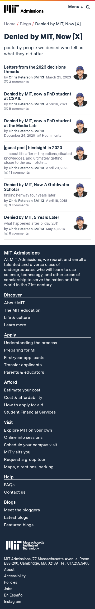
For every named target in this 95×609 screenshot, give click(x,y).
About (9, 570)
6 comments (19, 233)
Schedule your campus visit (30, 444)
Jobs (8, 589)
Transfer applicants (23, 364)
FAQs (9, 484)
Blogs (25, 23)
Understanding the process (30, 342)
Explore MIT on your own (28, 430)
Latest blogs (16, 517)
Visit (8, 422)
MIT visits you (17, 451)
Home (10, 23)
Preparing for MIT (21, 350)
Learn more (15, 324)
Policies (10, 582)
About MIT (14, 302)
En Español (13, 595)
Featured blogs (19, 524)
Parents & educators (24, 372)
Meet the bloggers (22, 509)
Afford (10, 382)
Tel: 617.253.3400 (74, 563)
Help (8, 476)
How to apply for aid (23, 404)
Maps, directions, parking (29, 466)
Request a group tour (24, 459)
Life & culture (17, 317)
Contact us (14, 492)
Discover (13, 295)
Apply (10, 334)
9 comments (19, 109)
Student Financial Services (30, 412)
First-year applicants (24, 357)
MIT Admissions (22, 253)
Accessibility (15, 576)
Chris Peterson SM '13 (26, 77)
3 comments (19, 82)
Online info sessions (23, 437)
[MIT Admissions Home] (24, 8)
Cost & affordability (23, 397)
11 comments (19, 172)
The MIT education (22, 310)
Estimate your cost (22, 390)
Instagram (12, 601)
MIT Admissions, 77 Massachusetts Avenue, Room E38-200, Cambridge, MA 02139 (46, 561)
